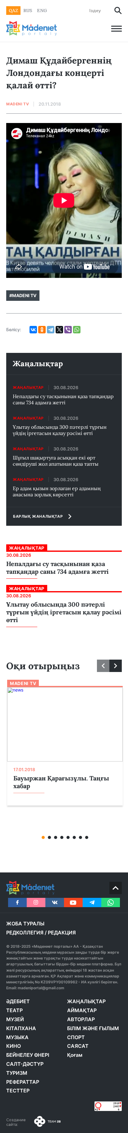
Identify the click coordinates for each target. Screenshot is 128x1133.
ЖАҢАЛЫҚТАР (86, 1001)
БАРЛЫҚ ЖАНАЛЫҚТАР (38, 516)
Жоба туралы (25, 923)
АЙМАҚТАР (82, 1010)
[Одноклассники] (42, 329)
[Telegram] (50, 329)
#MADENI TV (22, 295)
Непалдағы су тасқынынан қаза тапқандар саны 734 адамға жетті (63, 399)
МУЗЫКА (17, 1037)
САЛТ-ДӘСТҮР (24, 1064)
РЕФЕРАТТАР (22, 1082)
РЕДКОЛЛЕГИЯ (24, 932)
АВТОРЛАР (81, 1019)
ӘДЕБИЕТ (18, 1001)
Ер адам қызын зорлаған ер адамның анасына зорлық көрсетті (57, 491)
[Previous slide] (103, 666)
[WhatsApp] (76, 329)
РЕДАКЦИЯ (62, 932)
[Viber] (68, 329)
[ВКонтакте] (33, 329)
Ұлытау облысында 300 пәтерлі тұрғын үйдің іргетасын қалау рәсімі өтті (60, 430)
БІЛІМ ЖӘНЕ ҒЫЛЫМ (93, 1028)
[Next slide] (115, 666)
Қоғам (74, 1055)
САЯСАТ (78, 1046)
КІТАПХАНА (21, 1028)
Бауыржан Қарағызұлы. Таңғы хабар (61, 782)
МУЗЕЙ (15, 1019)
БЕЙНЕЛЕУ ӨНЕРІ (27, 1055)
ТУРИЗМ (16, 1073)
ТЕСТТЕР (18, 1090)
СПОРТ (76, 1037)
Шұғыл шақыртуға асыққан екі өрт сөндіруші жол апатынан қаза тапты (55, 461)
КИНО (13, 1046)
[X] (59, 329)
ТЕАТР (14, 1010)
